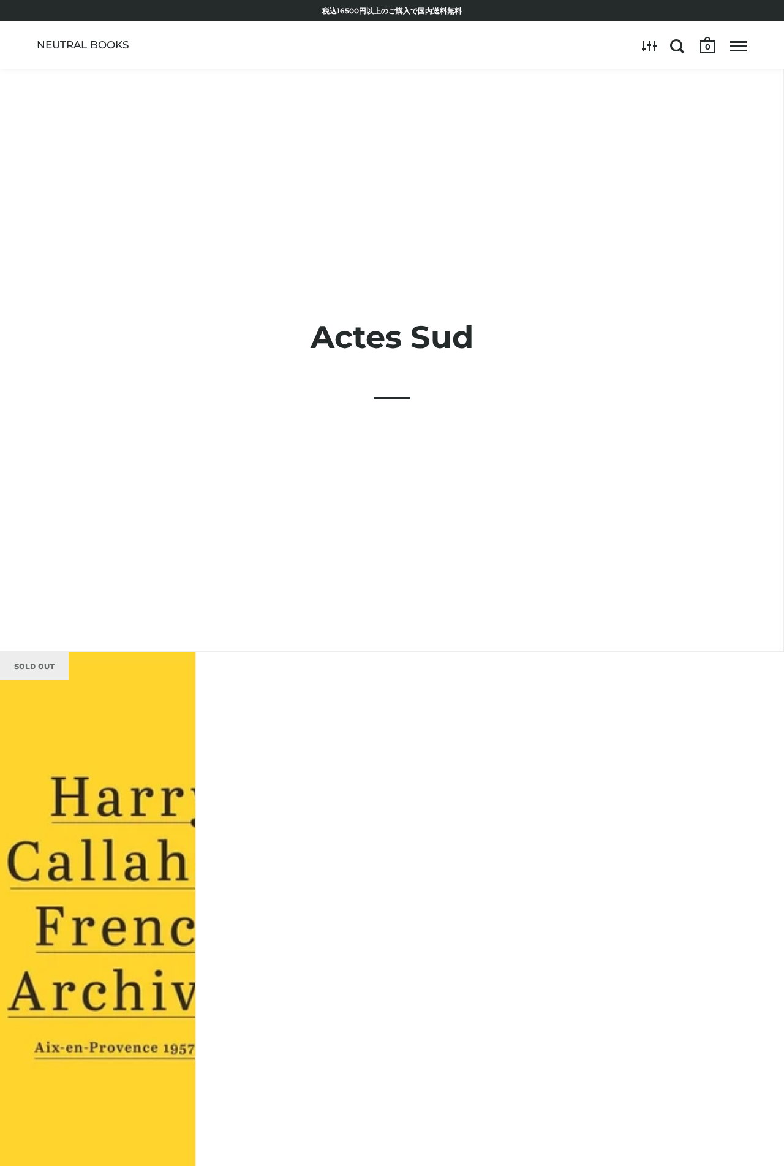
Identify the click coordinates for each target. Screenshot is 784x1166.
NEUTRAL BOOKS (83, 45)
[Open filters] (650, 46)
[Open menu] (738, 46)
